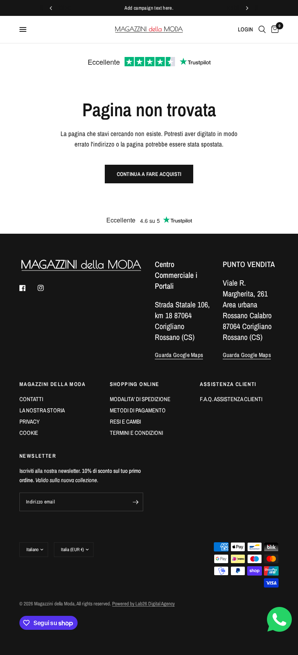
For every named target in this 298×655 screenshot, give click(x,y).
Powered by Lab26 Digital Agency (143, 603)
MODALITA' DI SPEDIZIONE (140, 399)
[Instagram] (46, 287)
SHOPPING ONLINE (134, 384)
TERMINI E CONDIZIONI (136, 433)
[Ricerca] (262, 29)
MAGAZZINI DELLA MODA (52, 384)
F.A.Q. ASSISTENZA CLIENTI (231, 399)
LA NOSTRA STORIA (42, 410)
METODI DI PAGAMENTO (138, 410)
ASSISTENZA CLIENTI (228, 384)
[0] (274, 29)
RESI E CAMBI (125, 421)
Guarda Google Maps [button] (179, 355)
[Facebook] (27, 287)
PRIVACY (29, 421)
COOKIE (28, 433)
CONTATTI (31, 399)
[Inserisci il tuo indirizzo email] (135, 502)
